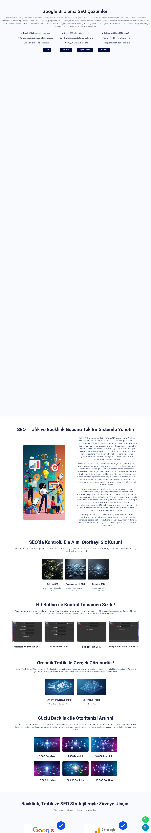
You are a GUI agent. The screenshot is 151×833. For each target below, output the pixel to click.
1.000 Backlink (47, 756)
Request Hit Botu (91, 646)
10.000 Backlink (103, 756)
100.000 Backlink (104, 780)
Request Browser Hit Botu (123, 646)
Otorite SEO (98, 584)
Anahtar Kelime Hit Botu (27, 646)
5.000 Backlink (75, 756)
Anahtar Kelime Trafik (59, 699)
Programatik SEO (75, 584)
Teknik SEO (53, 584)
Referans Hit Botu (59, 646)
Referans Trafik (91, 699)
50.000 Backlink (75, 780)
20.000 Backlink (47, 780)
